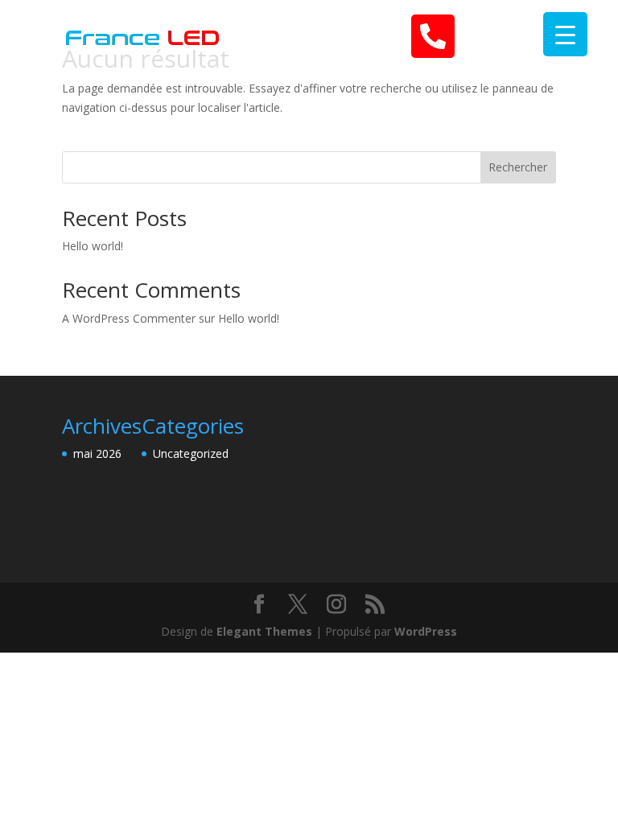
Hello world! (92, 245)
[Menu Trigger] (565, 34)
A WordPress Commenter (129, 318)
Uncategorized (191, 453)
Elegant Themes (264, 631)
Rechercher (517, 167)
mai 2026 (97, 453)
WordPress (425, 631)
